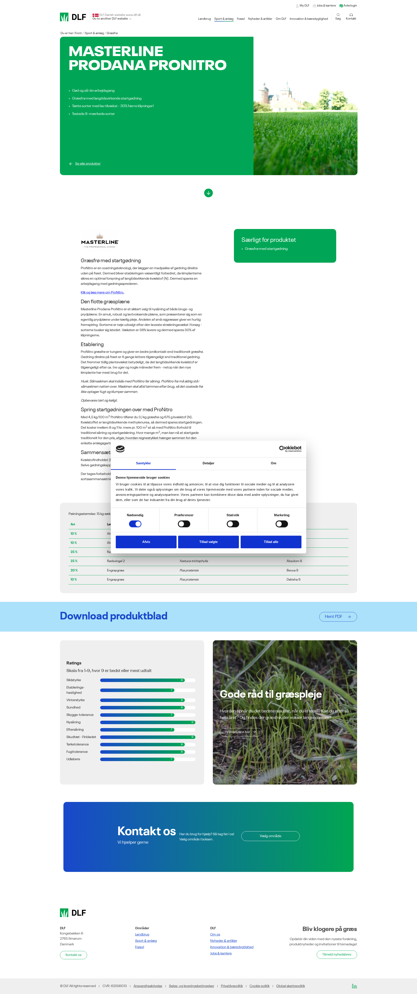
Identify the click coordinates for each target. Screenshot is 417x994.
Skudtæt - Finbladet (81, 737)
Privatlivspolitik (232, 986)
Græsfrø (112, 33)
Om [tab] (273, 463)
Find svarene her (237, 732)
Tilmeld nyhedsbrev (336, 954)
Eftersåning (75, 730)
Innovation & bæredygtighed (231, 947)
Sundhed (73, 707)
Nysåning (73, 722)
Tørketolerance (77, 744)
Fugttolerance (77, 752)
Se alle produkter (88, 164)
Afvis (146, 542)
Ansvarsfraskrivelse (148, 986)
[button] (205, 19)
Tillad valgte (208, 542)
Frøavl (139, 947)
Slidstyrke (73, 680)
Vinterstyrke (75, 700)
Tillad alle (271, 542)
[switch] (184, 523)
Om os (215, 934)
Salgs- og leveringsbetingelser (191, 986)
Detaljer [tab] (209, 463)
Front (78, 33)
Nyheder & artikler (223, 941)
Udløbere (73, 759)
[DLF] (73, 17)
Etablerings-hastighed (75, 690)
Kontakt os (73, 955)
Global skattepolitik (290, 986)
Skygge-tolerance (80, 715)
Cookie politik (260, 986)
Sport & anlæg (94, 33)
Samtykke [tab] (143, 463)
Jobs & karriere (221, 953)
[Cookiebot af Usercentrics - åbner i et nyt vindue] (282, 449)
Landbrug (142, 934)
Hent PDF (335, 617)
